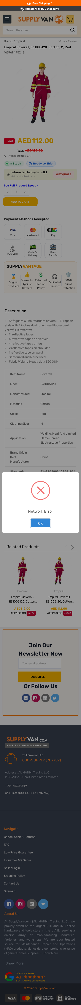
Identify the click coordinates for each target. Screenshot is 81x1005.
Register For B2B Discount (42, 8)
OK (40, 523)
